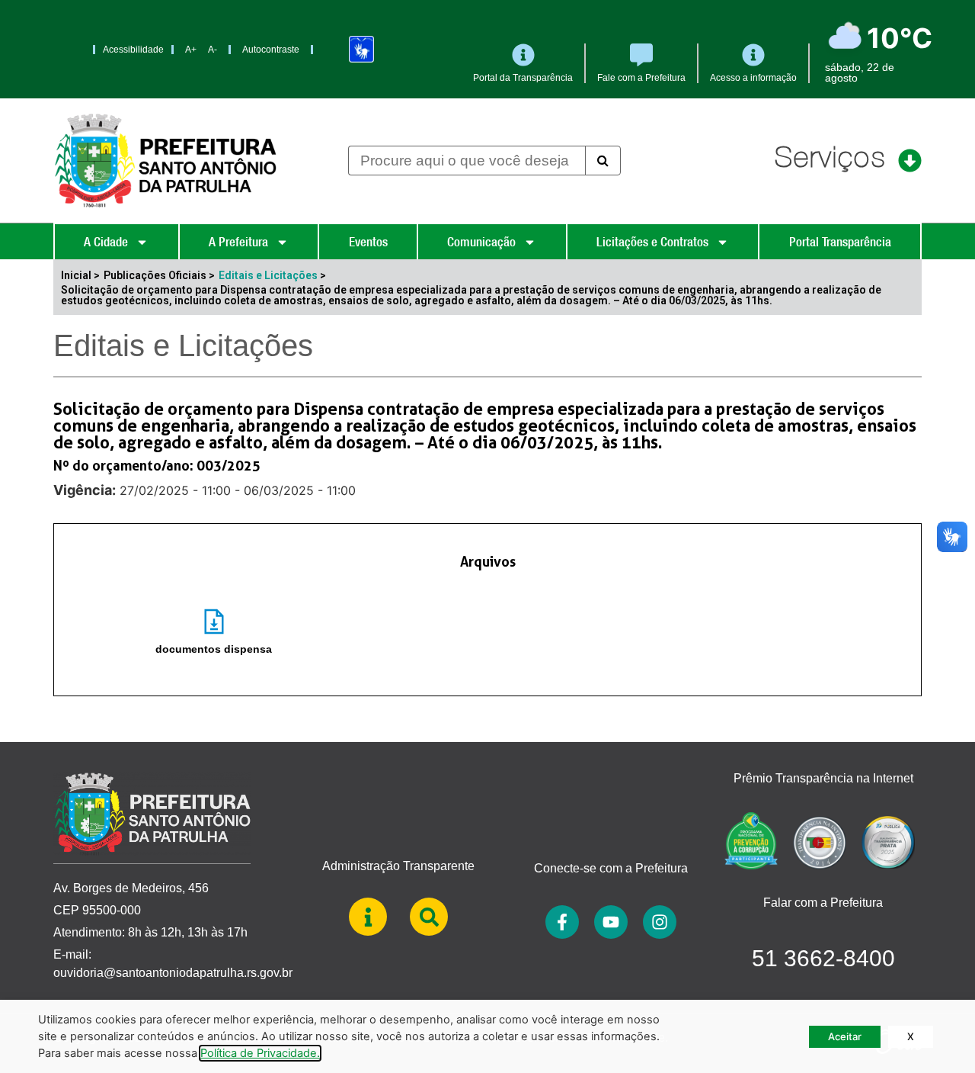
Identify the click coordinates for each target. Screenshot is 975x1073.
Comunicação (481, 241)
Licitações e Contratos (652, 241)
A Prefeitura (238, 241)
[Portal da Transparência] (523, 54)
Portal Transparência (840, 241)
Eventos (368, 241)
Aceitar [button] (845, 1036)
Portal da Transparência (523, 77)
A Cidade (106, 241)
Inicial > (80, 275)
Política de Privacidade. (260, 1053)
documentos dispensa (213, 649)
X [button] (910, 1036)
